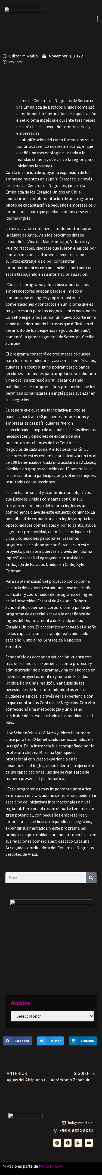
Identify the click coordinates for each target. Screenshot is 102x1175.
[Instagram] (57, 1143)
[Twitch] (78, 1143)
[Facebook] (68, 1143)
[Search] (91, 877)
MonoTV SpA (50, 1166)
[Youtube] (89, 1143)
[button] (17, 1041)
